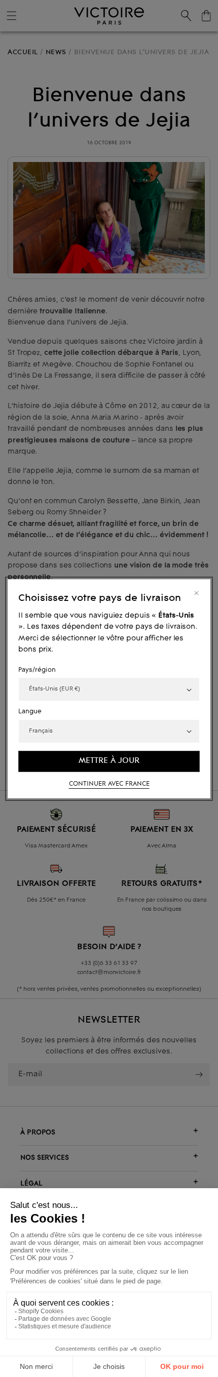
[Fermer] (196, 593)
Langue (30, 712)
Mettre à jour (109, 761)
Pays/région (37, 670)
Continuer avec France (109, 784)
